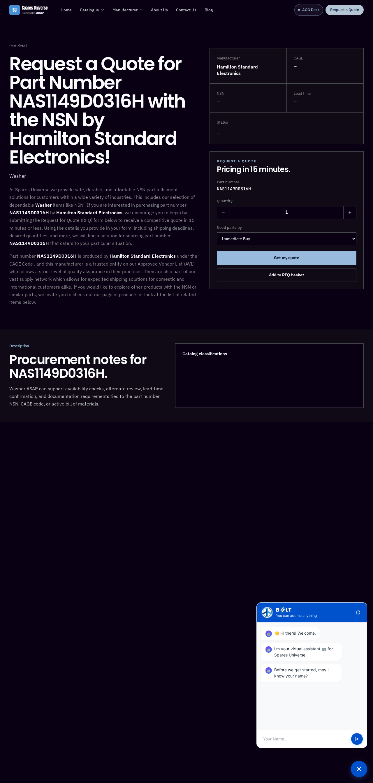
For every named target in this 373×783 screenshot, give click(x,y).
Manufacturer (125, 10)
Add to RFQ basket (286, 275)
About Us (159, 10)
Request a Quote (344, 9)
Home (66, 10)
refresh (358, 612)
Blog (209, 10)
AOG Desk (310, 9)
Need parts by (229, 227)
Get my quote (286, 257)
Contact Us (186, 10)
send (357, 739)
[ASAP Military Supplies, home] (28, 10)
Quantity (225, 201)
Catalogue (89, 10)
